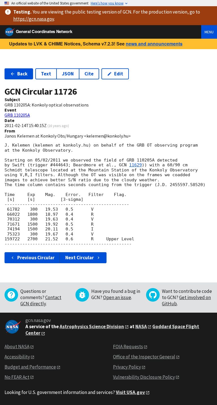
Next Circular (79, 257)
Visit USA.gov (130, 392)
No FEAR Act (17, 377)
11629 (135, 164)
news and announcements (154, 43)
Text (46, 74)
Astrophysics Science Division (92, 326)
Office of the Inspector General (144, 357)
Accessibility (17, 357)
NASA (141, 326)
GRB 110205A (17, 115)
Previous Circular (36, 257)
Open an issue (117, 297)
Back (22, 74)
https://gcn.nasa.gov (33, 19)
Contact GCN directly (40, 300)
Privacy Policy (127, 367)
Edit (118, 74)
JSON (68, 74)
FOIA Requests (128, 346)
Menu (209, 31)
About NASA (17, 346)
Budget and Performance (30, 367)
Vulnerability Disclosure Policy (144, 377)
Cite (89, 74)
